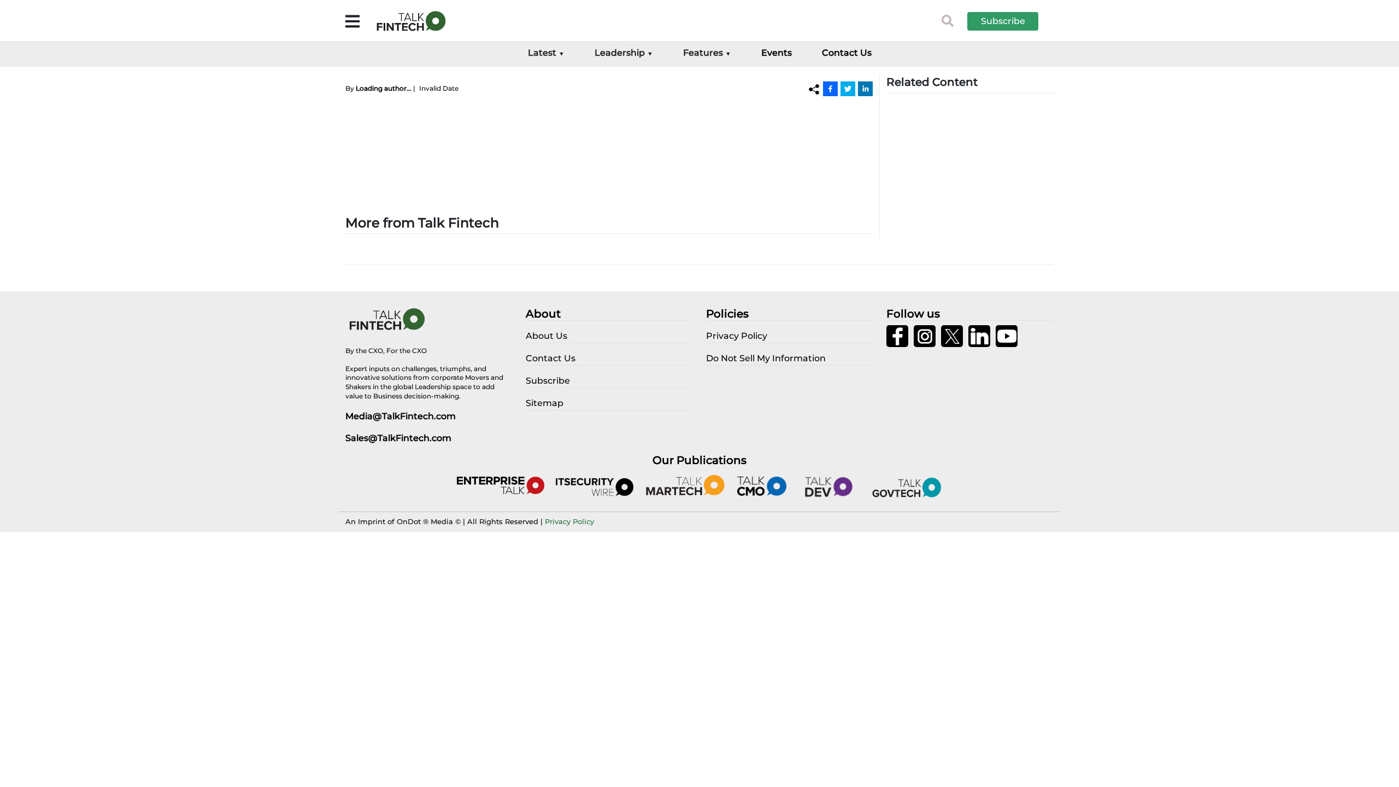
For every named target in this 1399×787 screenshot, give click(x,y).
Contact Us (847, 53)
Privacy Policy (569, 521)
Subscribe (1003, 21)
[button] (1011, 21)
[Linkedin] (865, 88)
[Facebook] (830, 88)
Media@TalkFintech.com (400, 416)
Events (776, 53)
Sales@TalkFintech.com (398, 438)
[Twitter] (847, 88)
